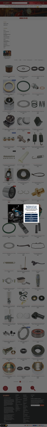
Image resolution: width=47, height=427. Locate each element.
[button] (3, 425)
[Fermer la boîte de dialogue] (38, 205)
